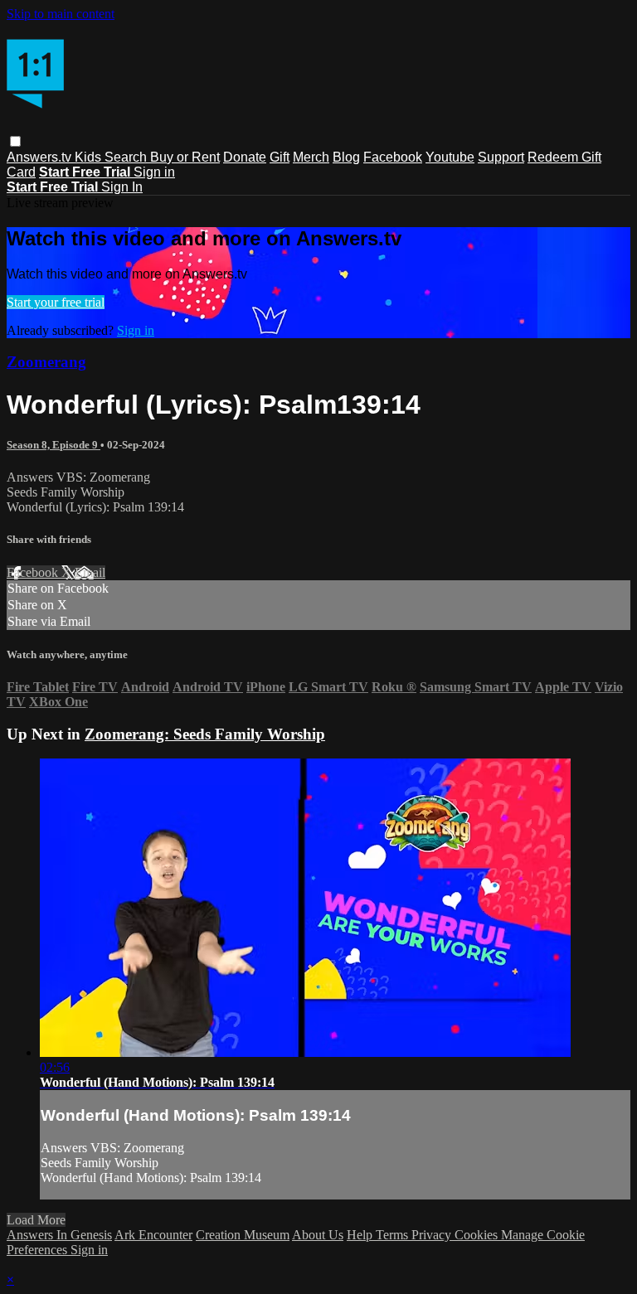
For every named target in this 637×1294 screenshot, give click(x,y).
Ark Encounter (153, 1235)
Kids (90, 157)
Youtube (449, 157)
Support (501, 157)
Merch (311, 157)
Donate (244, 157)
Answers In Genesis (59, 1235)
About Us (317, 1235)
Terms (393, 1235)
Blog (346, 157)
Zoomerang (46, 362)
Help (361, 1235)
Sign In (122, 187)
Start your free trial (56, 302)
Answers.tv (41, 157)
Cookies (478, 1235)
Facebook (392, 157)
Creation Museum (242, 1235)
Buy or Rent (185, 157)
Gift (279, 157)
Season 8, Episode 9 (53, 445)
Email (90, 572)
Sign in (154, 172)
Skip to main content (60, 14)
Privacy (433, 1235)
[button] (15, 141)
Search (127, 157)
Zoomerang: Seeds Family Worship (205, 734)
